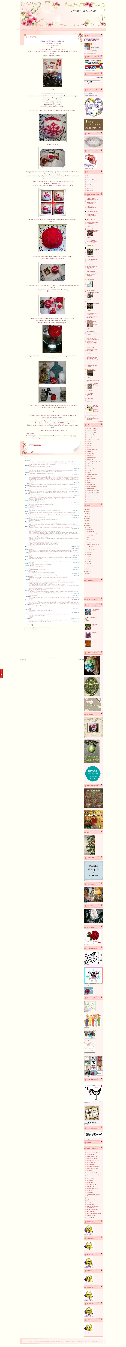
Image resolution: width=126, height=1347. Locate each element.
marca (88, 561)
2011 (86, 571)
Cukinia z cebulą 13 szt (92, 1168)
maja (88, 556)
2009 (86, 576)
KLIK (52, 427)
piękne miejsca (90, 457)
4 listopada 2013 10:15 (75, 517)
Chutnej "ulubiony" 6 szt (92, 1156)
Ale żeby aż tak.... (91, 539)
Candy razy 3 (94, 617)
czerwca (89, 554)
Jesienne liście (90, 531)
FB (87, 175)
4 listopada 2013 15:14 (75, 569)
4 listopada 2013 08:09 (75, 474)
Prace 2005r (90, 188)
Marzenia (89, 542)
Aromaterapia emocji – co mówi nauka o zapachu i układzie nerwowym (92, 201)
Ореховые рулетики (91, 207)
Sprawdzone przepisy (92, 415)
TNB (83, 1341)
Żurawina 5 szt (90, 1217)
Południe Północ (29, 505)
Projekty (89, 466)
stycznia (89, 566)
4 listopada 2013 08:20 (75, 489)
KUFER (88, 248)
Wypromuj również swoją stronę (90, 95)
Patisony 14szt (90, 1202)
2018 (86, 513)
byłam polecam (90, 430)
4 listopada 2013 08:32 (75, 493)
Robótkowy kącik (91, 474)
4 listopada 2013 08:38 (75, 495)
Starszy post (81, 659)
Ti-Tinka (27, 594)
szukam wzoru (90, 478)
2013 (86, 525)
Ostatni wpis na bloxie (92, 351)
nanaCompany (90, 265)
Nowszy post (23, 659)
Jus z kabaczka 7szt (92, 1184)
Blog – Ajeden (90, 356)
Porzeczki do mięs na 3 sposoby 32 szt (92, 1207)
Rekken (89, 472)
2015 (86, 520)
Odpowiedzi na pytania (92, 365)
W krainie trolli (90, 369)
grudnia (88, 527)
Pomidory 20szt (90, 1204)
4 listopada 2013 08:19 (75, 487)
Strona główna (52, 658)
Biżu (88, 177)
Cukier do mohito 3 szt (92, 1158)
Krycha (26, 573)
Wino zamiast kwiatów (95, 323)
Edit (38, 29)
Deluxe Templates (94, 1341)
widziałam (89, 482)
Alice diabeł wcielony (92, 428)
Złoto (88, 537)
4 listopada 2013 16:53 (75, 575)
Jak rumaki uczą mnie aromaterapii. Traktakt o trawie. (92, 243)
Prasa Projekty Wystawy (93, 461)
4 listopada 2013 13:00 (75, 555)
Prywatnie (89, 468)
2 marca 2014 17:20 (76, 621)
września (89, 552)
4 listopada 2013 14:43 (75, 567)
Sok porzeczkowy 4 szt (92, 1209)
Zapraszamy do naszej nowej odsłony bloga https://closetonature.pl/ (92, 358)
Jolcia (26, 474)
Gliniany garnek (90, 279)
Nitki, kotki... (90, 393)
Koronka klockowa (91, 182)
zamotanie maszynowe (92, 495)
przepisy (89, 470)
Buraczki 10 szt (90, 1154)
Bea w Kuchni (90, 398)
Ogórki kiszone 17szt (92, 1200)
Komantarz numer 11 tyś (93, 544)
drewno (89, 437)
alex (26, 460)
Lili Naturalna (90, 404)
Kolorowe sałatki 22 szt (92, 1188)
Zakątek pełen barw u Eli (31, 500)
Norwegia (89, 455)
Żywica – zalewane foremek (93, 332)
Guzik (88, 443)
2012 (86, 569)
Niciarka (94, 641)
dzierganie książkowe (92, 439)
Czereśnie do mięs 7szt (92, 1172)
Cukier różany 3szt (91, 1162)
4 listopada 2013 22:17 (75, 595)
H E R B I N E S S (91, 240)
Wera (88, 480)
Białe (94, 370)
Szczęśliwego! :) (90, 399)
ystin (26, 503)
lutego (88, 563)
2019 (86, 511)
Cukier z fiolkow (90, 1164)
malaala (27, 590)
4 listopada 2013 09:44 (75, 510)
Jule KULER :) (32, 37)
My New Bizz (96, 292)
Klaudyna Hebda (91, 198)
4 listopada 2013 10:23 (75, 521)
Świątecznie (96, 303)
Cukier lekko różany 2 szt (93, 1160)
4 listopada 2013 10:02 (75, 515)
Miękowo (89, 451)
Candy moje (90, 435)
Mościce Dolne (90, 453)
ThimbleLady (28, 565)
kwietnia (89, 559)
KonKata (27, 576)
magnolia (27, 496)
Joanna (27, 465)
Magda (26, 613)
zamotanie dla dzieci (92, 490)
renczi (26, 552)
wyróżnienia (90, 484)
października (90, 549)
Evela (26, 472)
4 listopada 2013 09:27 (75, 504)
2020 (86, 509)
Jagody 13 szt (90, 1182)
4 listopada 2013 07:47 (75, 464)
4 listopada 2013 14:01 (75, 562)
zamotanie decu (91, 488)
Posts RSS (24, 29)
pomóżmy (89, 459)
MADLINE (27, 618)
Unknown (27, 518)
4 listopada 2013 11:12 (75, 548)
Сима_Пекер (90, 206)
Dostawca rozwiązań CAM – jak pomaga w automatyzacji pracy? (92, 214)
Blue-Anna (27, 513)
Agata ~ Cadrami (29, 521)
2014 (86, 523)
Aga (26, 487)
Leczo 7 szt (89, 1190)
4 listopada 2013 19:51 (75, 579)
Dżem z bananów (91, 1178)
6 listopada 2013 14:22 (75, 612)
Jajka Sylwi (89, 184)
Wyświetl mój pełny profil (90, 53)
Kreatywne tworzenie (92, 364)
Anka (26, 493)
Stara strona (90, 190)
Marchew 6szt (90, 1192)
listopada (89, 529)
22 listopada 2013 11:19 (75, 618)
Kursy (88, 445)
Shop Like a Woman (46, 1341)
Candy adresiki (90, 432)
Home (17, 29)
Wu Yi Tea (80, 1341)
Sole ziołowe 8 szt (91, 1215)
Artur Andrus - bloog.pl (92, 211)
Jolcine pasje (90, 229)
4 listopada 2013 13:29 (75, 559)
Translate (94, 83)
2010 (86, 573)
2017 (86, 516)
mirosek (27, 570)
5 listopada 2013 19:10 (75, 608)
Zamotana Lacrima (84, 11)
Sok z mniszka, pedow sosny (94, 1213)
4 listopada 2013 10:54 (75, 528)
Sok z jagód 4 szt (91, 1211)
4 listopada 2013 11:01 (75, 546)
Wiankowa (27, 507)
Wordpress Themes (69, 1341)
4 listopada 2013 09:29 (75, 507)
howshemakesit (28, 469)
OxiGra (88, 302)
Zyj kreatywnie (90, 331)
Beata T (27, 609)
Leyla (88, 447)
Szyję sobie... (90, 394)
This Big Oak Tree (91, 290)
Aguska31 (27, 596)
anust (26, 516)
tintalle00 (27, 511)
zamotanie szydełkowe (92, 499)
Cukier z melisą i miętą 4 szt (93, 1166)
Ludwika (27, 568)
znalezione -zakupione (92, 501)
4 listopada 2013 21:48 (75, 593)
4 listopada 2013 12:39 (75, 552)
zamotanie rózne (91, 497)
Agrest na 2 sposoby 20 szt (93, 1152)
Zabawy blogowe (91, 486)
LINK (52, 89)
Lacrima (27, 528)
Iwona (26, 556)
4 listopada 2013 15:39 (75, 573)
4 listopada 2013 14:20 (75, 565)
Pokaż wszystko (100, 421)
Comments (31, 29)
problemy (89, 463)
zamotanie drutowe (37, 445)
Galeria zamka (28, 546)
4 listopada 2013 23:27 (75, 599)
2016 (86, 518)
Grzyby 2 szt (90, 1180)
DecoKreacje (90, 186)
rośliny (88, 476)
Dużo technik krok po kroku (93, 179)
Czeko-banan (90, 1170)
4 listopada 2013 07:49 (75, 468)
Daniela (27, 490)
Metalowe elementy (91, 449)
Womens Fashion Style (55, 1341)
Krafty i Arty (27, 563)
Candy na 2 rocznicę (94, 633)
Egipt (88, 441)
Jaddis (26, 559)
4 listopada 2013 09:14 (75, 502)
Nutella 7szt (89, 1198)
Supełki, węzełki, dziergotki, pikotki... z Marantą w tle (92, 349)
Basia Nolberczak (29, 526)
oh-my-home (28, 604)
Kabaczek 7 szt (90, 1186)
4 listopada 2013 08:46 (75, 500)
